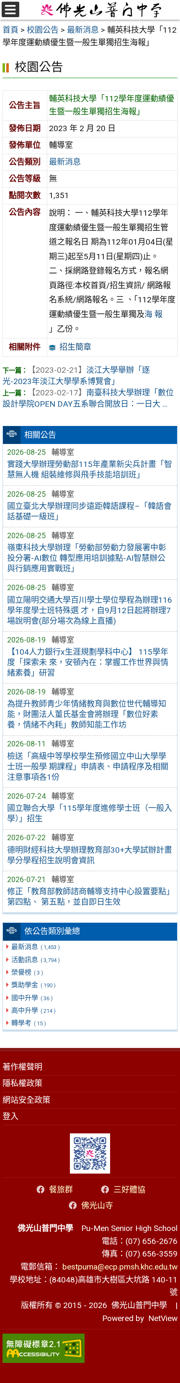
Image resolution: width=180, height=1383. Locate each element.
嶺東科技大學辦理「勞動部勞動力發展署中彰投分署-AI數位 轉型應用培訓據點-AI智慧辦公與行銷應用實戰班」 (86, 558)
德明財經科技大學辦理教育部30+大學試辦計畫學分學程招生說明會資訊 (89, 855)
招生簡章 (75, 347)
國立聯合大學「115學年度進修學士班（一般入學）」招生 (89, 813)
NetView (162, 1318)
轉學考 (28, 1023)
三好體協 (129, 1190)
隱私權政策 (22, 1083)
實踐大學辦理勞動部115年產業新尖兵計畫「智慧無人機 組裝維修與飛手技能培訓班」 (89, 469)
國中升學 (31, 998)
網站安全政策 (26, 1100)
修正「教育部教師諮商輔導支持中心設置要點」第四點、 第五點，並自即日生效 (88, 897)
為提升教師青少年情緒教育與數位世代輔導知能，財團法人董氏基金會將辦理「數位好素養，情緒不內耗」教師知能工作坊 (86, 714)
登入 (10, 1116)
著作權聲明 (22, 1067)
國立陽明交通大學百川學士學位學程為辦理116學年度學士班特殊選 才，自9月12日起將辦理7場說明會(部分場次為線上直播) (89, 610)
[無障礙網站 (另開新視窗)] (90, 1348)
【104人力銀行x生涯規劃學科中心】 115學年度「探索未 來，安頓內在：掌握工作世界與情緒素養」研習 (87, 662)
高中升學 (33, 1010)
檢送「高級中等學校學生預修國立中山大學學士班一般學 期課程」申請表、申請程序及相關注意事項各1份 (87, 766)
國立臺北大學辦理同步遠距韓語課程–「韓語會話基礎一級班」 (89, 511)
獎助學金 (33, 985)
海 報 (153, 314)
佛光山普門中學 (137, 1305)
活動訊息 (35, 960)
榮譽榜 (27, 972)
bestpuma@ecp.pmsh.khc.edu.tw (119, 1267)
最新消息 (35, 947)
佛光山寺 (97, 1205)
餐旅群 (61, 1190)
